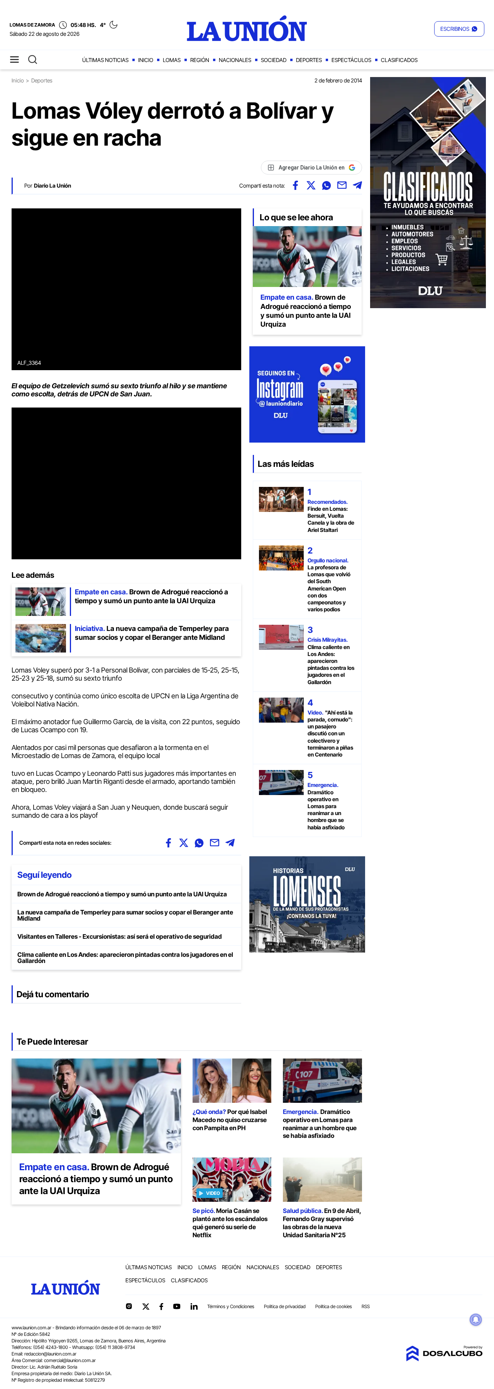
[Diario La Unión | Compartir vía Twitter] (311, 185)
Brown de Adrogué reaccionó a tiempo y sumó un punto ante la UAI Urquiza (122, 894)
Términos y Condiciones (230, 1306)
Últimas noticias (105, 60)
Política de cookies (333, 1306)
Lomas (172, 60)
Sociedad (273, 60)
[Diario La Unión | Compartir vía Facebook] (295, 185)
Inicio (145, 60)
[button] (459, 29)
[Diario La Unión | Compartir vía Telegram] (357, 185)
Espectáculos (351, 60)
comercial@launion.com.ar (70, 1360)
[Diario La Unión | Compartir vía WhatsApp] (326, 185)
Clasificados (399, 60)
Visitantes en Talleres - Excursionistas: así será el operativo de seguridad (119, 936)
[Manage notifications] (476, 1320)
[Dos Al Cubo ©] (444, 1359)
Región (199, 60)
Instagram (128, 1306)
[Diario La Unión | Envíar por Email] (342, 185)
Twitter (146, 1306)
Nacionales (235, 60)
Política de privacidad (285, 1306)
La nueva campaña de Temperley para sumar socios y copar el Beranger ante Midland (125, 915)
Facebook (161, 1306)
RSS (366, 1306)
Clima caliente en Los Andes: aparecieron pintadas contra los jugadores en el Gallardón (125, 958)
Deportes (309, 60)
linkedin (193, 1306)
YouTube (177, 1306)
